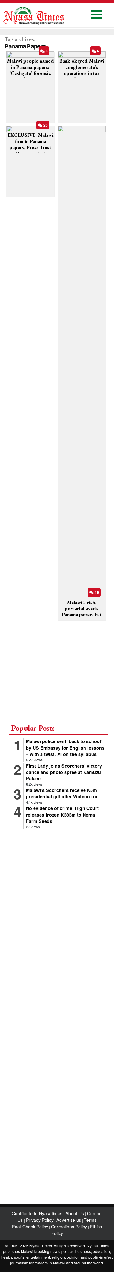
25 (45, 125)
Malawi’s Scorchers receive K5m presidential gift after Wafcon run (62, 793)
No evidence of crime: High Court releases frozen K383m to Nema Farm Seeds (62, 814)
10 (96, 592)
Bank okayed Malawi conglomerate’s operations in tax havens (81, 69)
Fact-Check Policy (30, 1226)
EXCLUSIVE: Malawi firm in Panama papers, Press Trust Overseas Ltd (30, 144)
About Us (75, 1213)
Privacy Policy (40, 1220)
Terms (90, 1220)
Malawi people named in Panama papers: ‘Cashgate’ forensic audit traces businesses (30, 72)
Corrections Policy (69, 1226)
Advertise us (68, 1220)
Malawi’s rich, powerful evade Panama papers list (82, 608)
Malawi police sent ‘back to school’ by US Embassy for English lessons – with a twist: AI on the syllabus (65, 747)
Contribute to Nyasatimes (38, 1213)
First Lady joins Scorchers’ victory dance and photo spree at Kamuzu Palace (64, 772)
